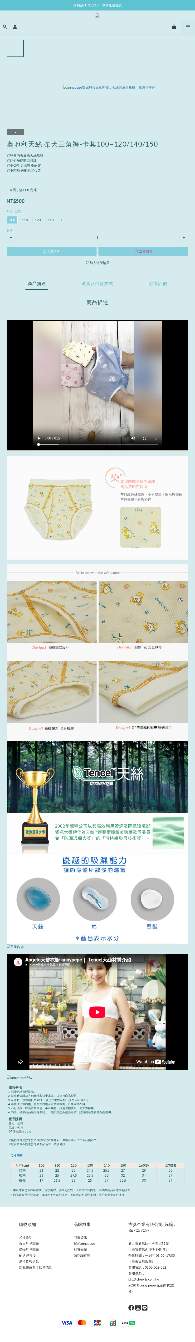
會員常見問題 (29, 1243)
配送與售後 (27, 1255)
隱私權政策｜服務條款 (35, 1267)
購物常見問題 (29, 1249)
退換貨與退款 (29, 1261)
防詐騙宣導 (82, 1255)
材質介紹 (80, 1249)
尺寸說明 (17, 1155)
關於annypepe (84, 1243)
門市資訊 (80, 1237)
